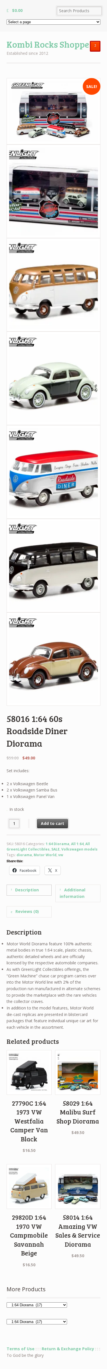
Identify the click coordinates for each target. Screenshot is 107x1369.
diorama (24, 855)
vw (60, 855)
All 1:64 (77, 843)
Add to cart (52, 823)
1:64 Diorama (57, 843)
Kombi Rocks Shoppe (48, 44)
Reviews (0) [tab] (26, 911)
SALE (55, 849)
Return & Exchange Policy (68, 1348)
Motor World (45, 855)
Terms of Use (21, 1348)
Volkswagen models (79, 849)
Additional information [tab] (72, 893)
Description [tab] (26, 890)
